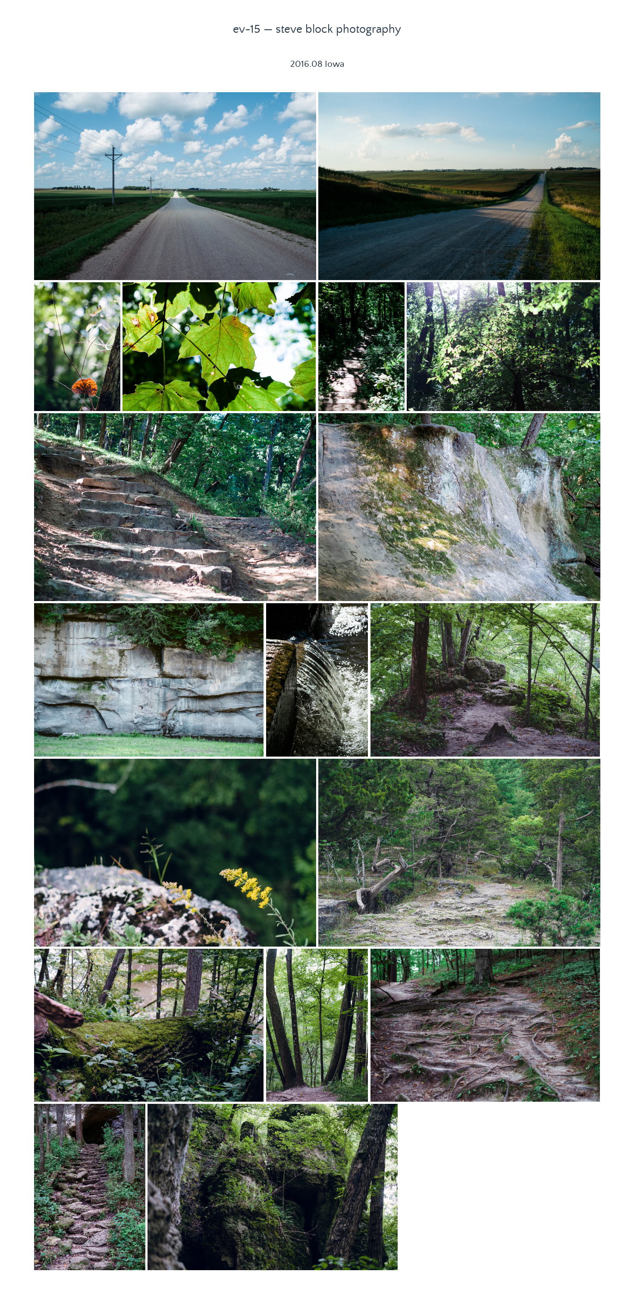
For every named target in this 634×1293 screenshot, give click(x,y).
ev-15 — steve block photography (317, 29)
